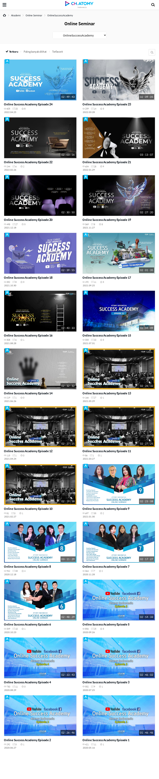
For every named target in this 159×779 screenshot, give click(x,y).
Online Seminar (34, 15)
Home (4, 15)
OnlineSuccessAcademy (60, 15)
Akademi (16, 15)
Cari (152, 52)
